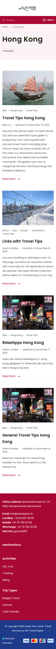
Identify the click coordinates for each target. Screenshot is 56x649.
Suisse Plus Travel (34, 626)
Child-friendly (10, 611)
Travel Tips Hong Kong (23, 117)
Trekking (7, 573)
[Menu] (44, 20)
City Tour (7, 566)
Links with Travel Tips (22, 241)
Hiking (5, 580)
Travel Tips (31, 110)
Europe (24, 230)
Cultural (7, 605)
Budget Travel (10, 598)
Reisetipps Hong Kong (23, 342)
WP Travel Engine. (34, 630)
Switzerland (38, 230)
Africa (5, 230)
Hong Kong (16, 110)
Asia (4, 110)
